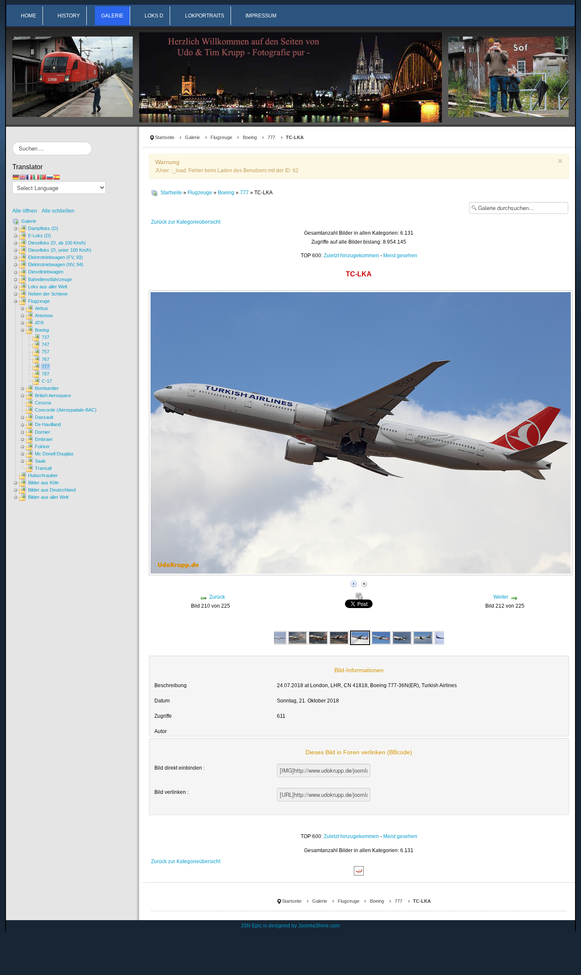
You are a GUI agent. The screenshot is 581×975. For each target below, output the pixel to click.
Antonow (44, 315)
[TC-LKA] (360, 637)
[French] (29, 177)
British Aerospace (53, 395)
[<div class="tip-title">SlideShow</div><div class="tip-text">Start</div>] (353, 583)
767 (45, 359)
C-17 (47, 381)
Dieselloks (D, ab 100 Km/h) (57, 242)
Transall (43, 468)
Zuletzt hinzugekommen (351, 256)
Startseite (164, 137)
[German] (15, 177)
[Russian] (49, 177)
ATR (39, 322)
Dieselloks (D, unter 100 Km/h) (59, 250)
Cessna (43, 402)
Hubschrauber (43, 475)
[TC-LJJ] (298, 637)
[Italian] (36, 177)
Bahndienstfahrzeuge (50, 279)
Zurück (217, 597)
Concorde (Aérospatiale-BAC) (66, 409)
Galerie (192, 137)
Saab (40, 460)
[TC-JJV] (277, 637)
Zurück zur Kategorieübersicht (185, 222)
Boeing (250, 137)
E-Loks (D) (39, 235)
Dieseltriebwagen (45, 271)
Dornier (42, 432)
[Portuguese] (43, 177)
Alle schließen (58, 211)
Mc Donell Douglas (54, 453)
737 (45, 337)
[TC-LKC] (381, 637)
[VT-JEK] (402, 637)
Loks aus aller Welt (47, 286)
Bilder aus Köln (43, 482)
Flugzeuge (221, 137)
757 (45, 351)
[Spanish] (56, 177)
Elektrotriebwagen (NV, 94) (55, 264)
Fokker (42, 446)
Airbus (41, 308)
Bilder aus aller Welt (48, 497)
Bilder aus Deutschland (52, 489)
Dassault (44, 417)
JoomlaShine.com (319, 926)
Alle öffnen (26, 211)
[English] (22, 177)
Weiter (500, 597)
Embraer (44, 439)
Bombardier (47, 388)
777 (271, 137)
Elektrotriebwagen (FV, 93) (55, 257)
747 (45, 344)
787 (45, 373)
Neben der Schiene (48, 293)
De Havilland (48, 424)
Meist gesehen (400, 256)
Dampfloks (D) (43, 228)
